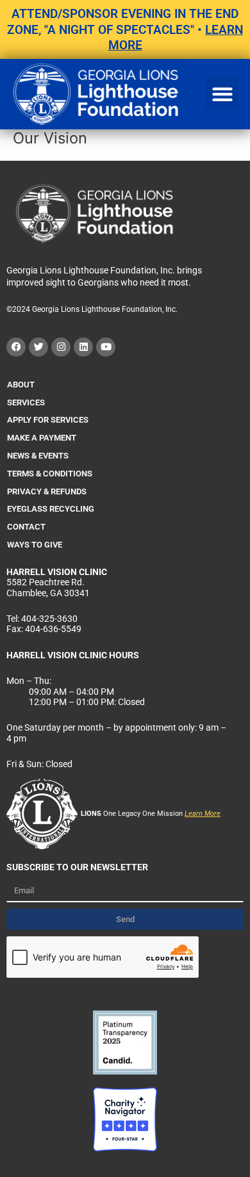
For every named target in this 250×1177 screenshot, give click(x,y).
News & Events (38, 455)
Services (26, 402)
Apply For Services (47, 420)
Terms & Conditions (49, 473)
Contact (26, 527)
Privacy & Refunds (47, 491)
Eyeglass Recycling (50, 509)
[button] (222, 93)
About (21, 384)
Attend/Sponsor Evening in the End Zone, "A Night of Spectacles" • (125, 29)
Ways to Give (34, 544)
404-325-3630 (49, 618)
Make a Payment (41, 437)
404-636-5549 (53, 629)
